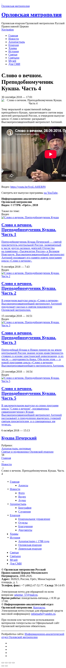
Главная (13, 35)
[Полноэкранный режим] (9, 662)
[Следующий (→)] (6, 665)
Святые (12, 54)
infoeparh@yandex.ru (43, 613)
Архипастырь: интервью (16, 448)
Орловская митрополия (31, 14)
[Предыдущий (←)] (2, 665)
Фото (21, 492)
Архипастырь (16, 41)
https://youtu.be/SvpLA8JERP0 (28, 186)
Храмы (12, 48)
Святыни (13, 57)
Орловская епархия (30, 544)
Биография (24, 507)
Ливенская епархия (30, 548)
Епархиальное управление (34, 518)
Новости (13, 38)
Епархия (13, 45)
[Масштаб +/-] (13, 662)
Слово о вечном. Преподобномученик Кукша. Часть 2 (28, 288)
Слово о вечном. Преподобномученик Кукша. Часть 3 (28, 338)
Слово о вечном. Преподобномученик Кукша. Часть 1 (28, 230)
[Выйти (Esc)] (2, 662)
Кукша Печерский (19, 438)
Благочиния (25, 526)
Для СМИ (14, 64)
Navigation (7, 29)
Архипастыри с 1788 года (33, 541)
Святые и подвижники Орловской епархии (27, 451)
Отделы (23, 522)
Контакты (39, 607)
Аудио (22, 500)
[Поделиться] (6, 662)
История (13, 51)
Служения (24, 511)
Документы (25, 530)
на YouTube (51, 192)
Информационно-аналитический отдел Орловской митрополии (32, 636)
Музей (12, 60)
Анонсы (23, 485)
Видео (22, 496)
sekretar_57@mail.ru (25, 594)
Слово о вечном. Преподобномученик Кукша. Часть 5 (28, 393)
